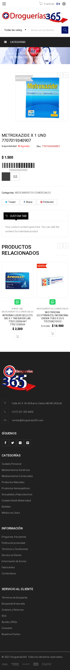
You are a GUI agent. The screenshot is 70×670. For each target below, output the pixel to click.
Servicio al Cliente (11, 555)
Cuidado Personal (11, 464)
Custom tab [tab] (18, 216)
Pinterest (48, 202)
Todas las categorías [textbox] (15, 30)
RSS (4, 616)
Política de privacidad (13, 543)
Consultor (7, 628)
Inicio (10, 53)
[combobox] (15, 30)
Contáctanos (9, 573)
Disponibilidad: (9, 146)
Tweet (11, 202)
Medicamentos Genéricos (16, 470)
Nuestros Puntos (11, 634)
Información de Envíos (14, 561)
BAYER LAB (17, 309)
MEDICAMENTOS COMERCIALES (38, 53)
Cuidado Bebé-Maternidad (16, 500)
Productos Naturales (13, 482)
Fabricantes (8, 567)
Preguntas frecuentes (14, 536)
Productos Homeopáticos (16, 488)
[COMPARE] (6, 176)
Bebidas (6, 506)
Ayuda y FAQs (9, 622)
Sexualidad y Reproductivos (17, 494)
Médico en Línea (11, 512)
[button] (17, 336)
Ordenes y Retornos (13, 609)
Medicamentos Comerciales (17, 476)
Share (29, 202)
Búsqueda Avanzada (13, 603)
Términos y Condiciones (15, 549)
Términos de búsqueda (14, 597)
